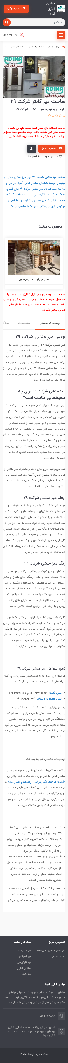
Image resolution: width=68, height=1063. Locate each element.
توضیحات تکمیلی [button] (50, 323)
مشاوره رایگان (14, 9)
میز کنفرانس (24, 956)
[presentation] (64, 77)
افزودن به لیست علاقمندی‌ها (43, 156)
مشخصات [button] (24, 323)
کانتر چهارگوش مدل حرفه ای (34, 280)
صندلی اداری (24, 968)
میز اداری (13, 629)
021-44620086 (10, 35)
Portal (23, 1054)
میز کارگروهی (24, 962)
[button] (63, 116)
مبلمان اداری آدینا (38, 475)
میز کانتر (26, 974)
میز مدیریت (24, 950)
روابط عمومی (58, 956)
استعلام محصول (50, 148)
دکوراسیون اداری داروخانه (51, 950)
